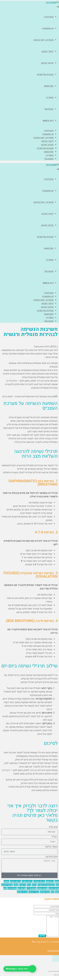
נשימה (16, 885)
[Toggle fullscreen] (52, 971)
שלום (52, 892)
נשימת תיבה (12, 888)
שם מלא (53, 827)
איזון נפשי (50, 881)
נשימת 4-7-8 (31, 888)
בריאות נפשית (27, 881)
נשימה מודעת (53, 888)
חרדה (29, 885)
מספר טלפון (51, 847)
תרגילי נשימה (22, 892)
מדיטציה (22, 885)
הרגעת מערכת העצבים (46, 885)
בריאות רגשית (15, 881)
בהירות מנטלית (39, 881)
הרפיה (34, 885)
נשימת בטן (21, 888)
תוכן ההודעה (51, 856)
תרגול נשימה (45, 892)
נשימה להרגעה (7, 885)
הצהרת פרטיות (53, 950)
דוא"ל (55, 837)
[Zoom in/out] (50, 971)
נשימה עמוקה (42, 888)
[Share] (55, 971)
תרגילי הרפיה (33, 892)
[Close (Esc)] (58, 971)
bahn (56, 881)
